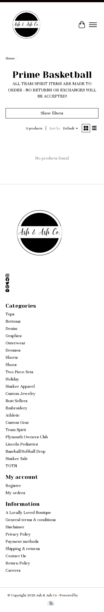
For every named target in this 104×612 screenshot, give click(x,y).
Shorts (12, 357)
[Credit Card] (50, 603)
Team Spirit (16, 429)
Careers (13, 570)
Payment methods (22, 541)
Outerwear (16, 342)
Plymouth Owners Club (27, 436)
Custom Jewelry (20, 393)
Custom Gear (17, 422)
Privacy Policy (18, 534)
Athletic (13, 415)
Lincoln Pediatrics (22, 444)
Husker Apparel (20, 386)
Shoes (11, 364)
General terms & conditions (31, 519)
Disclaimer (15, 526)
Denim (11, 328)
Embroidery (16, 408)
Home (10, 58)
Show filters (52, 113)
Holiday (12, 379)
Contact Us (16, 555)
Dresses (13, 350)
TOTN (11, 465)
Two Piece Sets (19, 371)
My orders (15, 492)
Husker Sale (17, 458)
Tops (10, 314)
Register (13, 485)
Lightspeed (88, 595)
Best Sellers (16, 400)
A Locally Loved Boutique (28, 512)
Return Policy (18, 563)
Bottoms (13, 321)
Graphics (14, 335)
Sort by (54, 128)
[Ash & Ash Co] (26, 25)
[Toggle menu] (92, 24)
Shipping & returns (23, 548)
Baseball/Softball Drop (25, 451)
